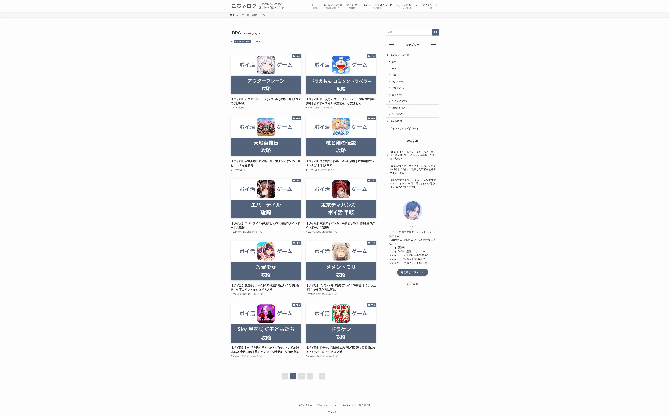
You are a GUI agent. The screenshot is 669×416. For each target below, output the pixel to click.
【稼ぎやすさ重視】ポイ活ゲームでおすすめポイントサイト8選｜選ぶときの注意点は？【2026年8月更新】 (413, 183)
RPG (394, 68)
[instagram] (415, 284)
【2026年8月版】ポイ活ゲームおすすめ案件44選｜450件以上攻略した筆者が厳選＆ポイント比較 (413, 169)
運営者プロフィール (412, 272)
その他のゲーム (399, 114)
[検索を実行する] (435, 32)
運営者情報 (364, 405)
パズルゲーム (398, 88)
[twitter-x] (409, 284)
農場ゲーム (397, 94)
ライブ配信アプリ (401, 101)
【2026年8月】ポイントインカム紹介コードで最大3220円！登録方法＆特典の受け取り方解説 (413, 155)
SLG (394, 74)
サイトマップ (349, 405)
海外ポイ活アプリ (401, 107)
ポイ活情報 (396, 121)
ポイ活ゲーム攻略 (242, 41)
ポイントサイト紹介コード (404, 128)
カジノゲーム (398, 81)
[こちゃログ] (258, 6)
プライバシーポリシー (327, 405)
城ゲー (395, 61)
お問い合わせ (305, 405)
